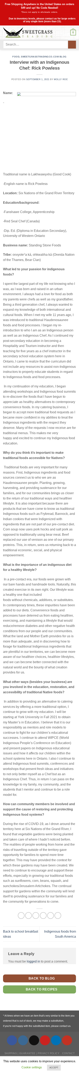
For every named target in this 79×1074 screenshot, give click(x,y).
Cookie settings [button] (31, 1067)
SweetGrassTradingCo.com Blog (44, 56)
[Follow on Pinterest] (45, 1040)
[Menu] (65, 32)
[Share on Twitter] (35, 915)
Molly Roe (61, 79)
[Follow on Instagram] (23, 1040)
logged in (33, 961)
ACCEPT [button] (53, 1067)
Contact (68, 1053)
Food (15, 56)
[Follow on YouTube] (67, 1040)
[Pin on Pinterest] (50, 915)
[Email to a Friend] (43, 915)
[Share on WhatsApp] (21, 915)
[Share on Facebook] (28, 915)
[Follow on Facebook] (12, 1040)
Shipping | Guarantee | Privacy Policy (32, 1053)
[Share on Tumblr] (57, 915)
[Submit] (72, 45)
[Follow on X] (34, 1040)
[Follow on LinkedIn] (56, 1040)
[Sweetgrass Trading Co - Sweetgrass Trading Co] (31, 32)
